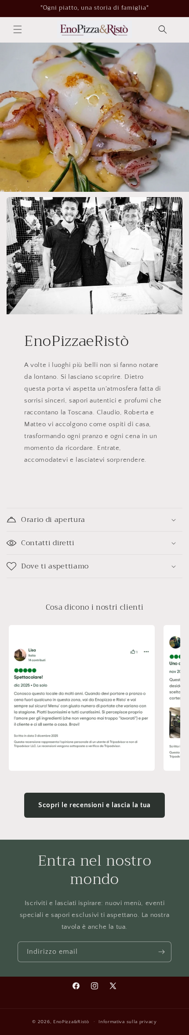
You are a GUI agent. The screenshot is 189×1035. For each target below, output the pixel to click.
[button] (17, 29)
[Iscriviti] (161, 952)
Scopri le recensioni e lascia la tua (94, 805)
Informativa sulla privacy (127, 1021)
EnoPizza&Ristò (71, 1021)
